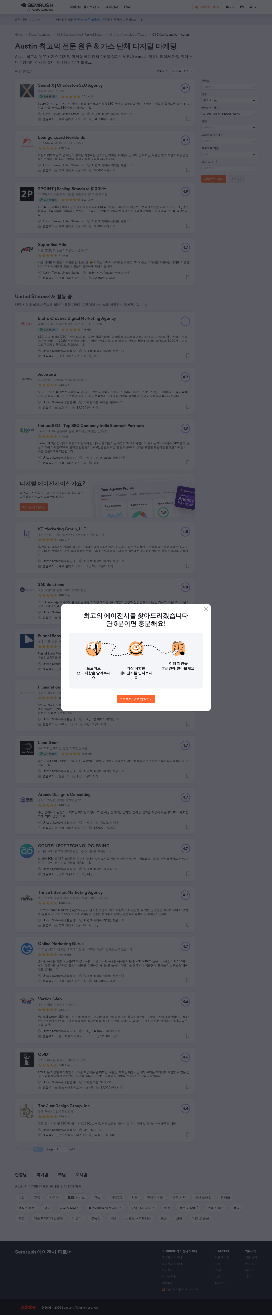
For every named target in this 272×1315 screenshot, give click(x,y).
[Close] (206, 609)
